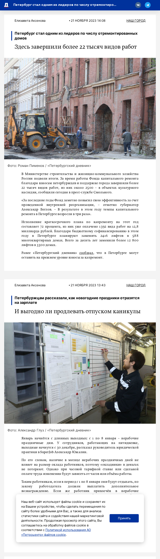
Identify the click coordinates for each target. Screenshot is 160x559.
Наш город (135, 21)
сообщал (86, 253)
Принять (124, 518)
